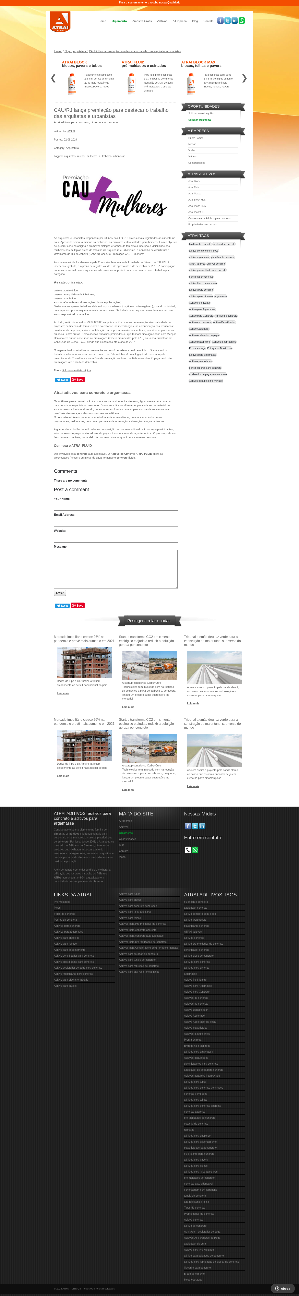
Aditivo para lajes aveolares (135, 911)
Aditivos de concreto (226, 315)
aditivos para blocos (196, 1165)
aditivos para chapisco (197, 1135)
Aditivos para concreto (67, 925)
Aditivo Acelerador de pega (204, 335)
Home (102, 21)
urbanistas (119, 156)
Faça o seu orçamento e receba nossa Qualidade (149, 2)
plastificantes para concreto (200, 1147)
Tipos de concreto (194, 1207)
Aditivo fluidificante (199, 302)
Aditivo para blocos (130, 899)
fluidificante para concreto (199, 1153)
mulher (81, 156)
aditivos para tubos (195, 1081)
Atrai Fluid (194, 187)
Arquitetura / (80, 51)
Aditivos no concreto (200, 322)
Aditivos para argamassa (68, 931)
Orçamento (119, 21)
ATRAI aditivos (197, 263)
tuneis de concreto (195, 1195)
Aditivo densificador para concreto (74, 955)
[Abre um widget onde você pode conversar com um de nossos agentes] (283, 1289)
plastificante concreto (223, 257)
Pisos (57, 907)
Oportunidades (127, 838)
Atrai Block (194, 181)
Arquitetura (72, 147)
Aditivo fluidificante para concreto (73, 973)
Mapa (122, 856)
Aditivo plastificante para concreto (74, 961)
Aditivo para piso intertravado (71, 979)
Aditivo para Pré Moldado (199, 1249)
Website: (60, 530)
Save (80, 379)
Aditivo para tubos (129, 893)
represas (189, 1129)
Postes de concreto (65, 919)
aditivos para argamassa (202, 354)
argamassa (220, 296)
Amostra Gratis (142, 21)
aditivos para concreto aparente (202, 1105)
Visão (191, 150)
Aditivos (162, 21)
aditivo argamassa (199, 257)
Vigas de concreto (64, 913)
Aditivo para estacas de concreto (138, 953)
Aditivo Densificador (224, 322)
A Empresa (180, 21)
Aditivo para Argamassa (202, 309)
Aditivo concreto (193, 1219)
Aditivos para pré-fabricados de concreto (143, 941)
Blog (195, 21)
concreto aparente (194, 1111)
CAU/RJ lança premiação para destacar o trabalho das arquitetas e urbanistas (135, 51)
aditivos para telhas (195, 1099)
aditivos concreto (216, 263)
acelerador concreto (224, 244)
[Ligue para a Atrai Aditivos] (188, 850)
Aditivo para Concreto (201, 315)
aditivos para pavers (196, 1159)
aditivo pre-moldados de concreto (207, 270)
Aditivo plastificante (200, 341)
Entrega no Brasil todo (219, 348)
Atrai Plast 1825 (197, 206)
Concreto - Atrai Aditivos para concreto (209, 218)
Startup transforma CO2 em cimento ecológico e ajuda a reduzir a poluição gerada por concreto (146, 640)
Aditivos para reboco (200, 361)
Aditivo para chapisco (66, 937)
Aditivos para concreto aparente (137, 929)
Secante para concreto (197, 1267)
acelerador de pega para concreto (208, 374)
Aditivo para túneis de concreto (137, 959)
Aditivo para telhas (130, 917)
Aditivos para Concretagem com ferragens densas (148, 947)
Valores (192, 156)
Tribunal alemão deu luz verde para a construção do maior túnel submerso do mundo (212, 640)
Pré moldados (62, 901)
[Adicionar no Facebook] (220, 20)
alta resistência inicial (197, 1201)
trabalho (106, 156)
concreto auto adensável (198, 1183)
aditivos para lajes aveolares (201, 1171)
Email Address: (64, 514)
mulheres (92, 156)
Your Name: (62, 498)
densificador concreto (201, 276)
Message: (61, 546)
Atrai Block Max (196, 199)
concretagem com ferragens (200, 1189)
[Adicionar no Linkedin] (234, 20)
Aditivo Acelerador (199, 328)
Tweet (64, 379)
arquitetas (70, 156)
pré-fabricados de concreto (199, 1117)
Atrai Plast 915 (196, 212)
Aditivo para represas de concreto (139, 965)
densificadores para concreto (205, 367)
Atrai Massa (194, 193)
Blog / (68, 51)
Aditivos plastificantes (224, 341)
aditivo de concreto (195, 1225)
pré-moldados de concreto (199, 1177)
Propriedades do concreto (202, 224)
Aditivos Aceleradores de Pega (202, 1237)
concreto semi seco (195, 1093)
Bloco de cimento (194, 1273)
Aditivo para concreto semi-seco (138, 905)
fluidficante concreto (200, 244)
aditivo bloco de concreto (203, 283)
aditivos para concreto (201, 289)
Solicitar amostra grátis (201, 113)
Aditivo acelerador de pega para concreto (78, 967)
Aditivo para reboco (65, 943)
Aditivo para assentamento (69, 949)
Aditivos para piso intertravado (206, 380)
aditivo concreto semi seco (203, 250)
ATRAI (71, 131)
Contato (208, 21)
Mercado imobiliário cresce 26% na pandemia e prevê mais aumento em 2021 (84, 638)
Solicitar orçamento (199, 119)
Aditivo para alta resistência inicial (139, 971)
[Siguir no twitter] (227, 20)
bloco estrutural (193, 1279)
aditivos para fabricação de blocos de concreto (211, 1261)
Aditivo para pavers (65, 985)
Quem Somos (195, 138)
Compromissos (196, 162)
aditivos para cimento (201, 296)
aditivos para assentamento (200, 1141)
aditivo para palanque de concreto (204, 1255)
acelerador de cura (195, 1243)
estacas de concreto (196, 1123)
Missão (192, 144)
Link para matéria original (76, 370)
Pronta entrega (197, 348)
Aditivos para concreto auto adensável (141, 935)
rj (99, 156)
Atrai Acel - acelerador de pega (202, 1231)
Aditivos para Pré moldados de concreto (142, 923)
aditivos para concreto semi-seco (203, 1087)
